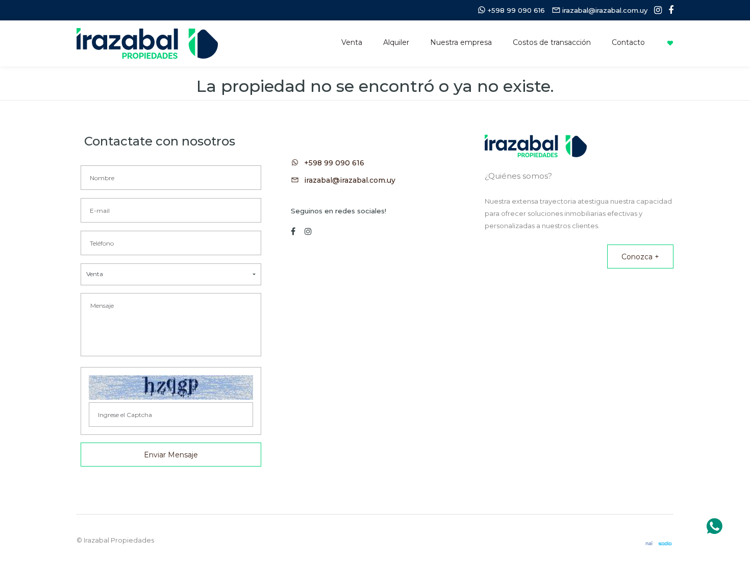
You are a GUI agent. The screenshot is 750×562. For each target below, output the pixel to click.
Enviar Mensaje (171, 454)
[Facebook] (668, 10)
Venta (351, 42)
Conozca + (640, 256)
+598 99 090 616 (334, 162)
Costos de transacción (552, 42)
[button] (171, 274)
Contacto (628, 42)
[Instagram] (655, 10)
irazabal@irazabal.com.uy (349, 180)
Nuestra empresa (461, 42)
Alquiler (396, 42)
